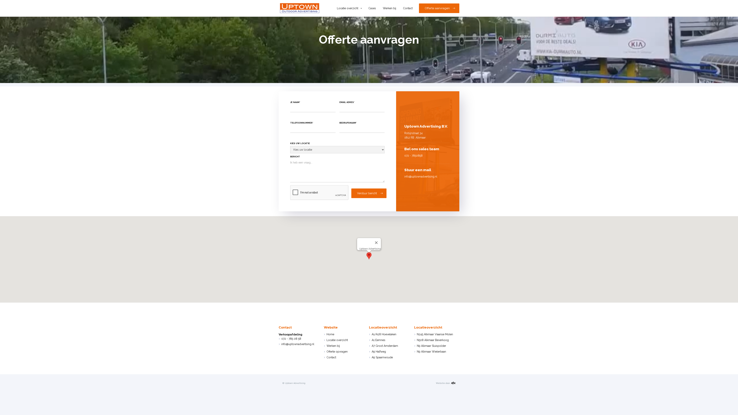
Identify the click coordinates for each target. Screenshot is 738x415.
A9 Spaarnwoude (382, 357)
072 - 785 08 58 (291, 338)
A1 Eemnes (378, 340)
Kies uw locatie (300, 143)
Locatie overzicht (347, 8)
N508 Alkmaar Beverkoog (433, 340)
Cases (372, 8)
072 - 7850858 (413, 155)
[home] (300, 8)
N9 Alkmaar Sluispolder (431, 345)
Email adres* (347, 102)
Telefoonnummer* (301, 123)
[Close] (376, 242)
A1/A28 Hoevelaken (384, 334)
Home (330, 334)
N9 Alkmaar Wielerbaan (431, 351)
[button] (349, 8)
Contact (408, 8)
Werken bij (389, 8)
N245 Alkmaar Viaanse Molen (435, 334)
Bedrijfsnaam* (348, 123)
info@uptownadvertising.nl (297, 344)
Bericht (295, 156)
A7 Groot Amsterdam (385, 345)
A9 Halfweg (379, 351)
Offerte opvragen (337, 351)
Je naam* (295, 102)
